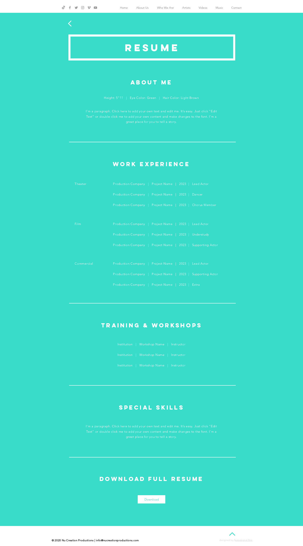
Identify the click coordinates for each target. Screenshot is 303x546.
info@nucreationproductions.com (117, 540)
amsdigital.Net (243, 540)
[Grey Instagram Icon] (83, 8)
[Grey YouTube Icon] (95, 8)
